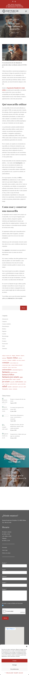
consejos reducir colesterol (16, 365)
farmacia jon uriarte (10, 377)
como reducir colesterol (20, 360)
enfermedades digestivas (17, 369)
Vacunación (5, 389)
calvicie (20, 358)
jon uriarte (6, 382)
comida (14, 360)
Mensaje (4, 589)
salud (4, 386)
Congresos (4, 321)
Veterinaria (4, 348)
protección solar (13, 384)
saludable (10, 386)
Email (4, 569)
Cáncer (9, 367)
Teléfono (4, 576)
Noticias (4, 338)
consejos (5, 362)
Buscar (23, 308)
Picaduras (4, 341)
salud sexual (20, 386)
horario (14, 379)
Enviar (5, 618)
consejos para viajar (6, 365)
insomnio (18, 379)
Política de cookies (9, 672)
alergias (13, 355)
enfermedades (7, 370)
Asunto (4, 582)
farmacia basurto (13, 372)
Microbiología (5, 336)
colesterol (9, 360)
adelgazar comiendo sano (6, 355)
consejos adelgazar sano (14, 362)
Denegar (14, 665)
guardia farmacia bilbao (7, 379)
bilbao (15, 358)
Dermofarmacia (5, 326)
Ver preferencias (14, 669)
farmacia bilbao (8, 374)
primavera (7, 384)
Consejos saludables (14, 19)
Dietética (4, 328)
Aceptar (14, 660)
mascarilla (12, 381)
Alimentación (5, 319)
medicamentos (19, 381)
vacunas (10, 389)
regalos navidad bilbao (22, 384)
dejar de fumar (14, 367)
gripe (21, 377)
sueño (24, 386)
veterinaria (15, 389)
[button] (26, 646)
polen (3, 384)
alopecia (22, 355)
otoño (25, 381)
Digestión (4, 331)
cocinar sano (4, 360)
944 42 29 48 (8, 522)
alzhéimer (4, 358)
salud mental (15, 386)
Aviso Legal (20, 672)
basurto (9, 358)
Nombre (4, 563)
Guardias (4, 333)
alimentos (18, 355)
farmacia (6, 372)
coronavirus (4, 367)
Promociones (5, 343)
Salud (3, 346)
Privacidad (16, 672)
